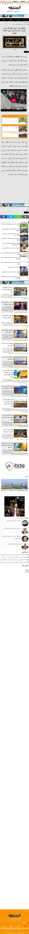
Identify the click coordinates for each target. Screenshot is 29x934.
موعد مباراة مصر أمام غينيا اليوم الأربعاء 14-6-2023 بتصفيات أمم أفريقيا (10, 239)
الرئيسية (25, 19)
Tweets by (27, 571)
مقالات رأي (24, 518)
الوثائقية (17, 56)
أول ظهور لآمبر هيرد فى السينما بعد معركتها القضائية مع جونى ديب (11, 248)
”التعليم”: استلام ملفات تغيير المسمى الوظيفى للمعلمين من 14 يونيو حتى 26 (10, 253)
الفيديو (26, 476)
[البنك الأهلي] (14, 205)
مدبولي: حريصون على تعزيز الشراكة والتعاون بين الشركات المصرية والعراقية (10, 263)
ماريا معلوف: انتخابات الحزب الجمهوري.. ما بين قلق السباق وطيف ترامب (12, 537)
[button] (21, 495)
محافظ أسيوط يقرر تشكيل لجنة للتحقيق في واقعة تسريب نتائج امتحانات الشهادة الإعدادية (11, 244)
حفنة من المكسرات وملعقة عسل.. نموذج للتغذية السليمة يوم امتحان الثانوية (11, 127)
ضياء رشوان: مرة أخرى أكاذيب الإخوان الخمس (12, 528)
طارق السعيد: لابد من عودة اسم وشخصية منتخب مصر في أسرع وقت (11, 224)
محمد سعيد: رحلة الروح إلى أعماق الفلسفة (14, 521)
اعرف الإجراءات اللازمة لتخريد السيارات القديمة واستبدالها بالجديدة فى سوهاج (12, 133)
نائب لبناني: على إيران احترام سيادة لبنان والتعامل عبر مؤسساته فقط (13, 557)
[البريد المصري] (14, 506)
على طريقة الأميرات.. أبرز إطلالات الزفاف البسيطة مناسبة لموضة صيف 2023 (10, 258)
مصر (18, 19)
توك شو (25, 22)
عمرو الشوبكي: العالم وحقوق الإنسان (14, 544)
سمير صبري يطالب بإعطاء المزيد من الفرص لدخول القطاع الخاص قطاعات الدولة (10, 277)
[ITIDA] (14, 466)
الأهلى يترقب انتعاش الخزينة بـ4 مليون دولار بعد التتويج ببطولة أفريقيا (11, 272)
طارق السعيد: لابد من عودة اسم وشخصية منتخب (12, 118)
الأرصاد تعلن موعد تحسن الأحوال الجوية (14, 267)
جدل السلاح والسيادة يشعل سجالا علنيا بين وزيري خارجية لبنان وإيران (12, 562)
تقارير (11, 19)
